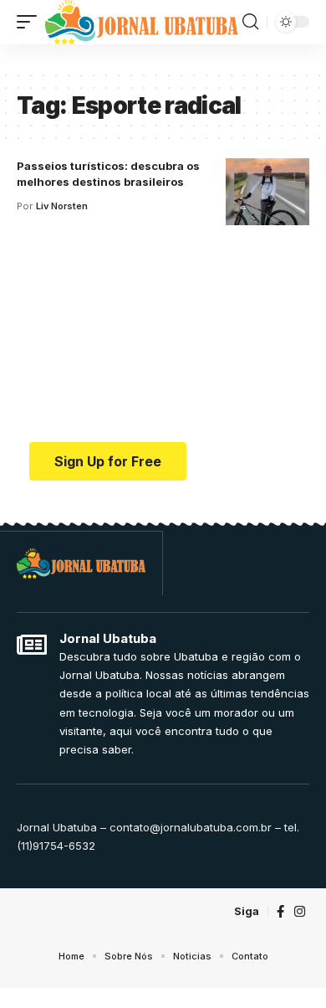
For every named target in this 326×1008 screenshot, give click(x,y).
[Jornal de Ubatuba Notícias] (141, 22)
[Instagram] (299, 912)
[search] (250, 21)
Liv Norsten (62, 206)
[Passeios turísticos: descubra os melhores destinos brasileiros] (267, 191)
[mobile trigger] (31, 22)
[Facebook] (280, 912)
